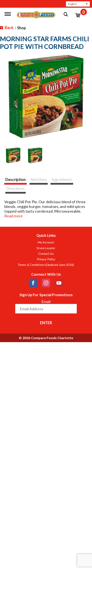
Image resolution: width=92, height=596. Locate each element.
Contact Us (46, 253)
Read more (13, 215)
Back (8, 27)
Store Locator (46, 248)
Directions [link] (15, 188)
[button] (78, 4)
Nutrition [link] (39, 179)
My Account (46, 242)
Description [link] (15, 179)
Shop (21, 27)
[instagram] (46, 283)
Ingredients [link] (62, 179)
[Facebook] (33, 283)
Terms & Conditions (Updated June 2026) (46, 264)
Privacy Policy (46, 259)
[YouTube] (59, 283)
